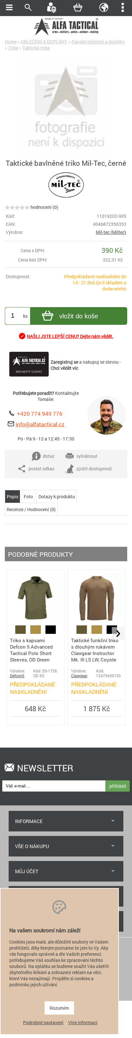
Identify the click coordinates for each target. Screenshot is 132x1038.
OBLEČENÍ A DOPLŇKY (44, 42)
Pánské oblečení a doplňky (98, 42)
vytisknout (86, 456)
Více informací (82, 1022)
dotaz (48, 456)
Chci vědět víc (64, 368)
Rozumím (59, 1008)
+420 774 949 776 (39, 413)
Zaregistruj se (64, 362)
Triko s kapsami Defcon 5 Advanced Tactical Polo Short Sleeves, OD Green (31, 650)
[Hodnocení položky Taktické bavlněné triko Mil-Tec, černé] (17, 207)
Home (11, 42)
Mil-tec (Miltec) (111, 232)
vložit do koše (78, 316)
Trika (13, 48)
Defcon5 (17, 675)
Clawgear (79, 675)
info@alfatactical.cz (40, 424)
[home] (66, 34)
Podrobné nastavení (43, 1022)
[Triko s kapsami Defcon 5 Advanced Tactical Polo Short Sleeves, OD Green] (35, 622)
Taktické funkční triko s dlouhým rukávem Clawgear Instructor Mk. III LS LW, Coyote (95, 650)
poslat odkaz (41, 469)
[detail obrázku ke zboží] (66, 107)
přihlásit (117, 786)
